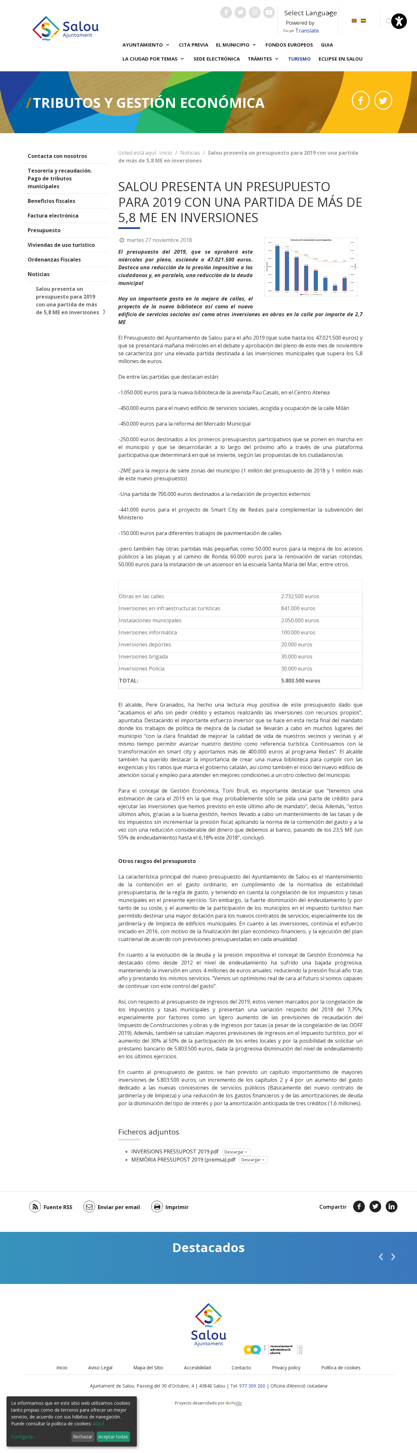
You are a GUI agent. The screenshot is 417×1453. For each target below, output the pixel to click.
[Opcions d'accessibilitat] (399, 21)
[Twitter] (375, 1206)
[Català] (354, 20)
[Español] (363, 20)
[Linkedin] (391, 1206)
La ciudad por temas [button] (150, 58)
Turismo (299, 58)
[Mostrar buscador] (389, 20)
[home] (65, 27)
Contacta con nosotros (57, 156)
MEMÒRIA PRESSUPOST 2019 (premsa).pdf (183, 1159)
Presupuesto (44, 230)
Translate (307, 30)
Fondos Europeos (289, 44)
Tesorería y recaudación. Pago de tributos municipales (60, 178)
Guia (327, 44)
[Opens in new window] (361, 100)
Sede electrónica (217, 58)
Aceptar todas (113, 1436)
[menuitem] (354, 20)
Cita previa (193, 44)
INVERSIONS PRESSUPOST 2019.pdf (175, 1151)
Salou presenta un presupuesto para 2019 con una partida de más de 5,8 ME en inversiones (67, 300)
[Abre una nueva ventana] (226, 12)
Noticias (39, 274)
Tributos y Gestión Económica (149, 102)
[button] (381, 1257)
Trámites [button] (260, 58)
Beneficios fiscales (51, 201)
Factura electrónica (53, 215)
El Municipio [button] (233, 44)
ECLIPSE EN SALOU (341, 58)
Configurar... (23, 1436)
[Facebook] (359, 1206)
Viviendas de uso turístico (61, 244)
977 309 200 (252, 1386)
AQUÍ (98, 1423)
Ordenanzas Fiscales (54, 259)
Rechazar (83, 1436)
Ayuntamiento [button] (143, 44)
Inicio (165, 152)
